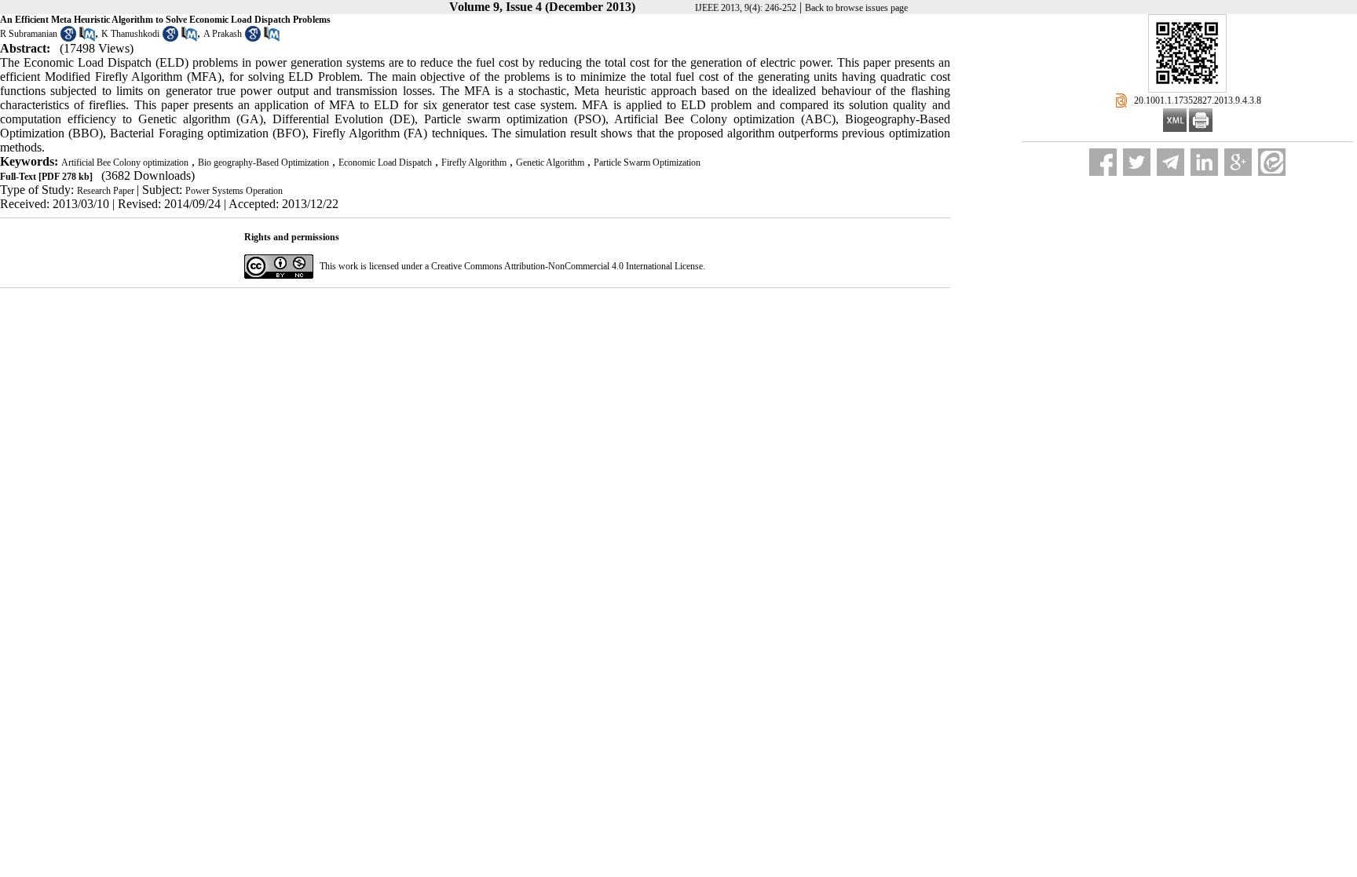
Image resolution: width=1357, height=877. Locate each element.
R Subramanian (28, 33)
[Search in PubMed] (87, 38)
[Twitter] (1136, 162)
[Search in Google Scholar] (68, 38)
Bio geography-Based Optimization (263, 162)
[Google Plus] (1238, 162)
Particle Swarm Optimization (647, 162)
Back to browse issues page (856, 7)
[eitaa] (1272, 162)
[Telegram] (1170, 162)
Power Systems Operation (234, 190)
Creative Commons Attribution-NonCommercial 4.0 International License (567, 266)
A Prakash (222, 33)
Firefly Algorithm (474, 162)
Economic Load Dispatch (385, 162)
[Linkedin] (1204, 162)
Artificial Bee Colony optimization (124, 162)
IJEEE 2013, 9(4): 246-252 (745, 7)
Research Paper (107, 190)
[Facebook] (1103, 162)
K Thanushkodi (130, 33)
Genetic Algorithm (550, 162)
